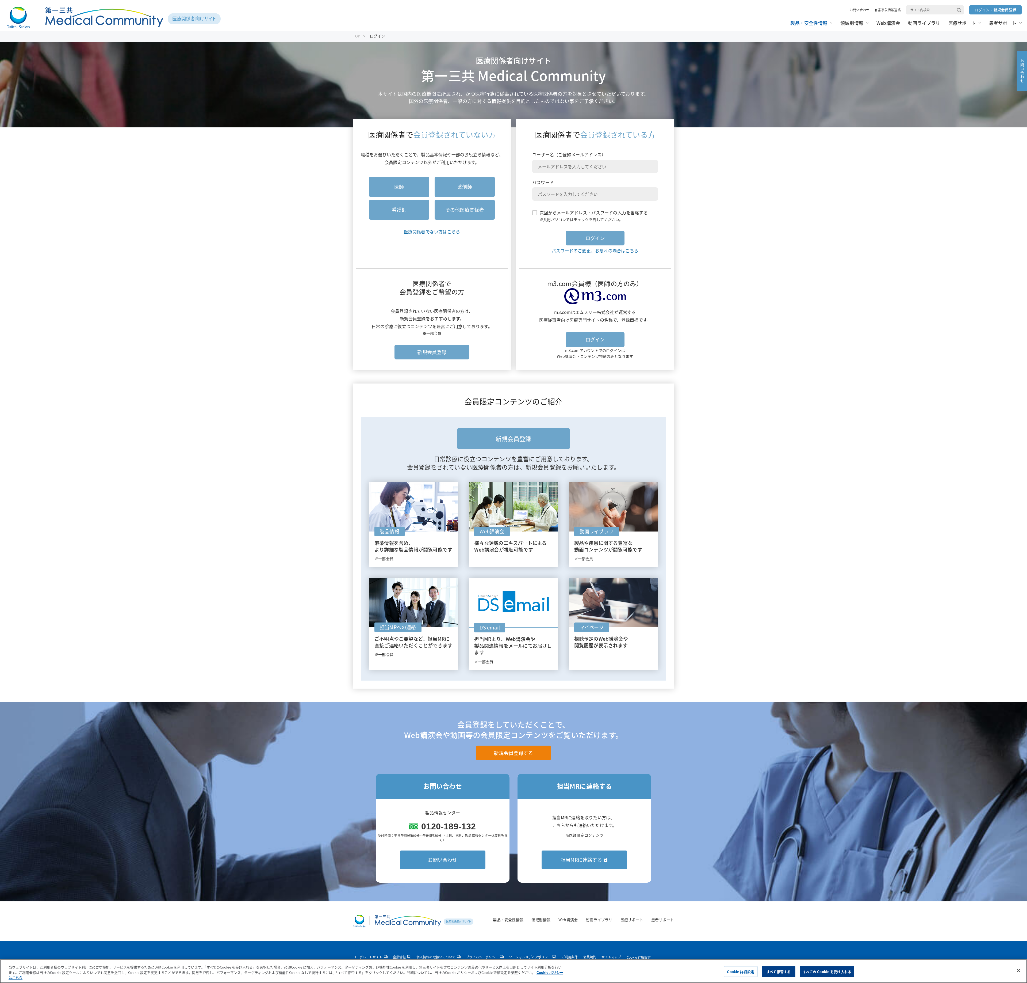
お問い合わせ (859, 10)
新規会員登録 (431, 352)
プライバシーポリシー (482, 957)
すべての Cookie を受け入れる (827, 971)
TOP (356, 36)
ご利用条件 (570, 957)
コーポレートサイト (367, 957)
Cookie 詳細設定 (639, 957)
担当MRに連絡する (581, 859)
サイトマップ (611, 957)
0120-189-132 (448, 826)
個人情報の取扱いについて (435, 957)
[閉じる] (1018, 970)
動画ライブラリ (599, 919)
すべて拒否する (779, 971)
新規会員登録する (513, 753)
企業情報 (399, 957)
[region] (513, 971)
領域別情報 (540, 919)
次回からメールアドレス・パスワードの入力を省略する (593, 212)
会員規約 (589, 957)
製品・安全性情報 (508, 919)
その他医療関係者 (464, 209)
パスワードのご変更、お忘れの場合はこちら (595, 250)
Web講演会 (568, 919)
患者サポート (662, 919)
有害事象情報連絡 (888, 10)
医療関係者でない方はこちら (432, 231)
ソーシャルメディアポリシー (530, 957)
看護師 (399, 209)
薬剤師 (464, 186)
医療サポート (631, 919)
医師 (399, 186)
